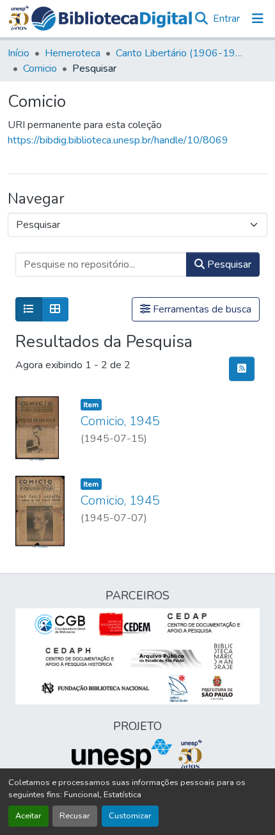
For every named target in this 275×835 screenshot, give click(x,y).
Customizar (130, 816)
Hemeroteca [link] (72, 53)
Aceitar (28, 816)
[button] (112, 18)
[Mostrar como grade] (55, 309)
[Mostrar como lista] (28, 309)
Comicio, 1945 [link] (120, 421)
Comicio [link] (40, 68)
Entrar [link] (226, 19)
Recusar (74, 816)
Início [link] (18, 53)
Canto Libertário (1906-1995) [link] (180, 53)
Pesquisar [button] (228, 264)
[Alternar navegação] (257, 18)
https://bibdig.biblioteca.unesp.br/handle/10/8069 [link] (118, 140)
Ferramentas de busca (200, 309)
